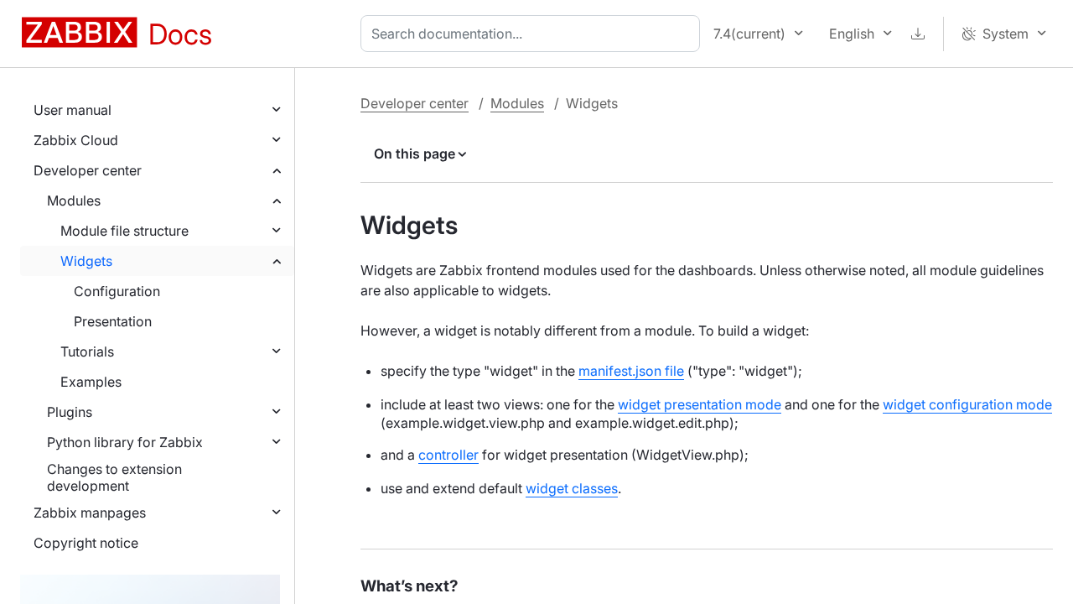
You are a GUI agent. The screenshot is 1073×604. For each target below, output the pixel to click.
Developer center (88, 170)
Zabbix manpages (90, 512)
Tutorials (87, 351)
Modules (74, 200)
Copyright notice (86, 542)
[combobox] (533, 33)
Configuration (117, 291)
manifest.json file (631, 370)
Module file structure (124, 230)
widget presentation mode (699, 404)
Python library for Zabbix (125, 442)
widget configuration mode (967, 404)
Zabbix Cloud (76, 140)
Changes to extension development (114, 477)
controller (448, 454)
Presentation (113, 321)
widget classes (572, 488)
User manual (72, 110)
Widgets (86, 261)
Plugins (69, 412)
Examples (91, 381)
